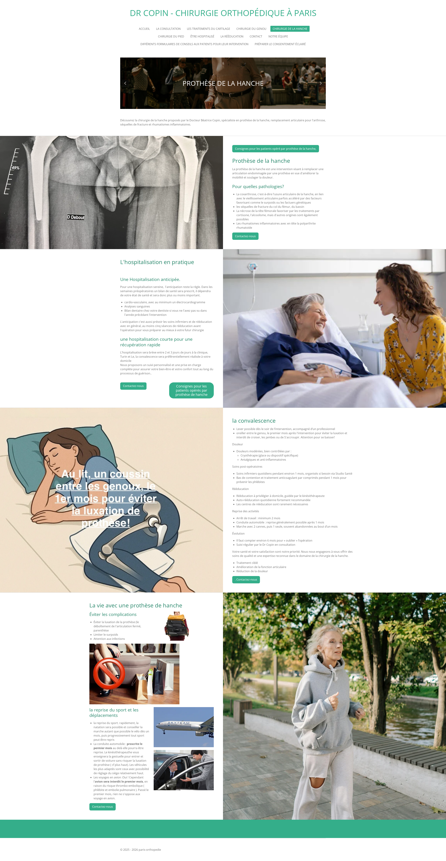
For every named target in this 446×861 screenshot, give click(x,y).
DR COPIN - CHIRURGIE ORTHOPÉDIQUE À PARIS (223, 12)
